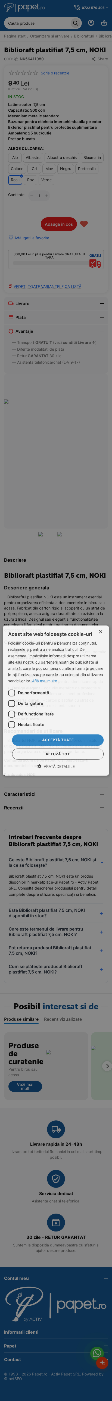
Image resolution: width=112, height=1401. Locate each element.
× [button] (100, 632)
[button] (56, 766)
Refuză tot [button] (58, 754)
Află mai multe (44, 680)
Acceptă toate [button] (58, 740)
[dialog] (56, 700)
